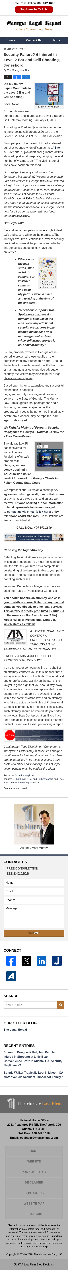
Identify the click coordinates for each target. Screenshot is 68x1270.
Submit (34, 933)
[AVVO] (11, 976)
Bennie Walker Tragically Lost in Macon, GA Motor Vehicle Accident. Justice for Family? (33, 1075)
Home (11, 40)
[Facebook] (11, 961)
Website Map (34, 1203)
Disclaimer (34, 1182)
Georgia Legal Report (34, 25)
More (56, 40)
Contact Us (34, 40)
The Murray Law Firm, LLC (48, 1254)
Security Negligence (25, 775)
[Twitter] (26, 961)
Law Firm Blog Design (33, 1264)
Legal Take (34, 1214)
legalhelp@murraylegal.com (38, 1137)
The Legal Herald (15, 1029)
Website (34, 1161)
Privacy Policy (34, 1172)
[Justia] (56, 961)
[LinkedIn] (41, 961)
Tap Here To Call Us (34, 9)
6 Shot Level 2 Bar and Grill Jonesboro (33, 779)
